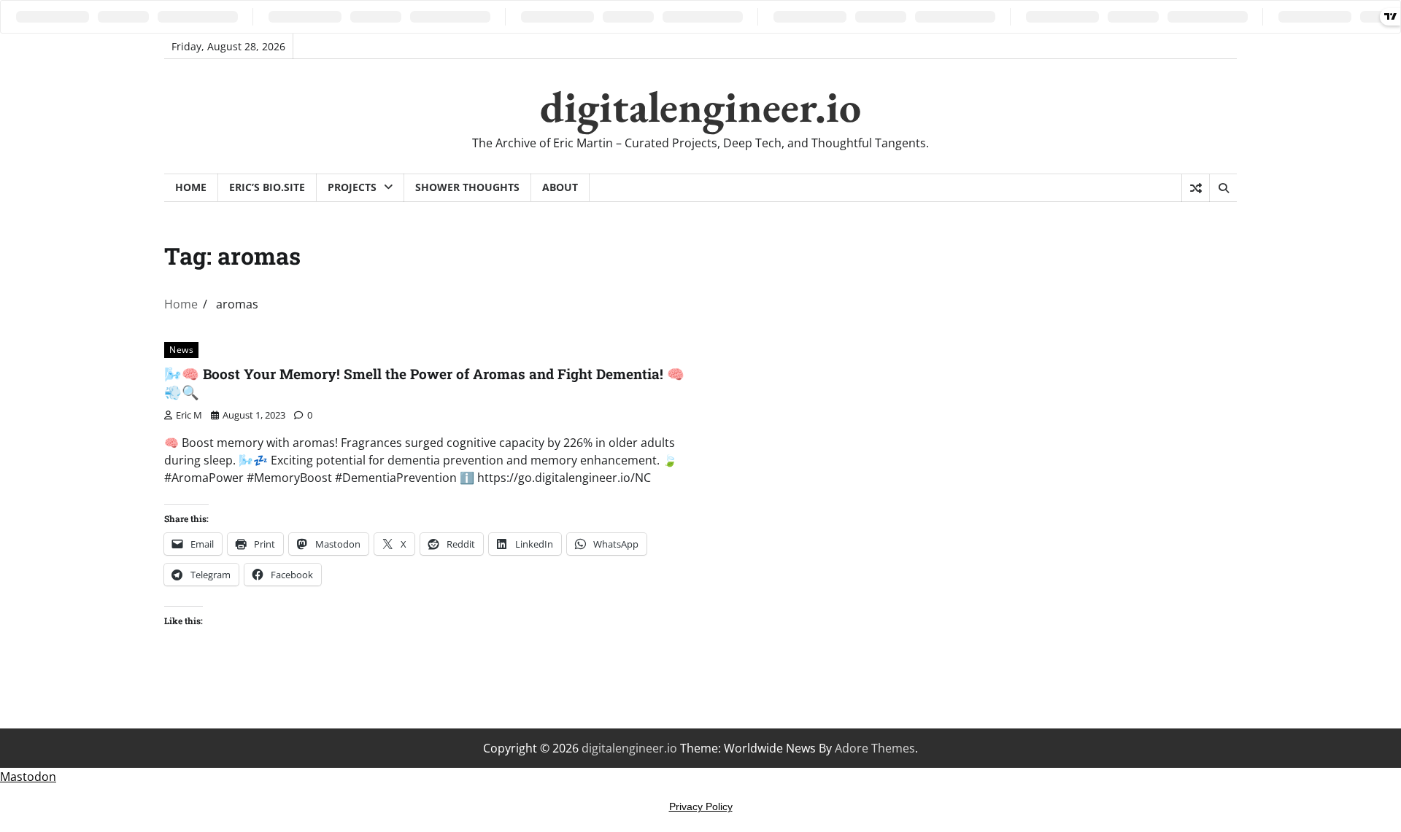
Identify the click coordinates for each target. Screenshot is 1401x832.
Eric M (189, 414)
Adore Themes (875, 748)
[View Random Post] (1195, 188)
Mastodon (28, 777)
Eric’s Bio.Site (267, 187)
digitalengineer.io (700, 106)
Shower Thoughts (467, 187)
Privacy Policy (701, 806)
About (560, 187)
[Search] (1223, 188)
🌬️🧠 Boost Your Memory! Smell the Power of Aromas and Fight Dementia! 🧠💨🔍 (424, 383)
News (181, 349)
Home (191, 187)
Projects (352, 187)
